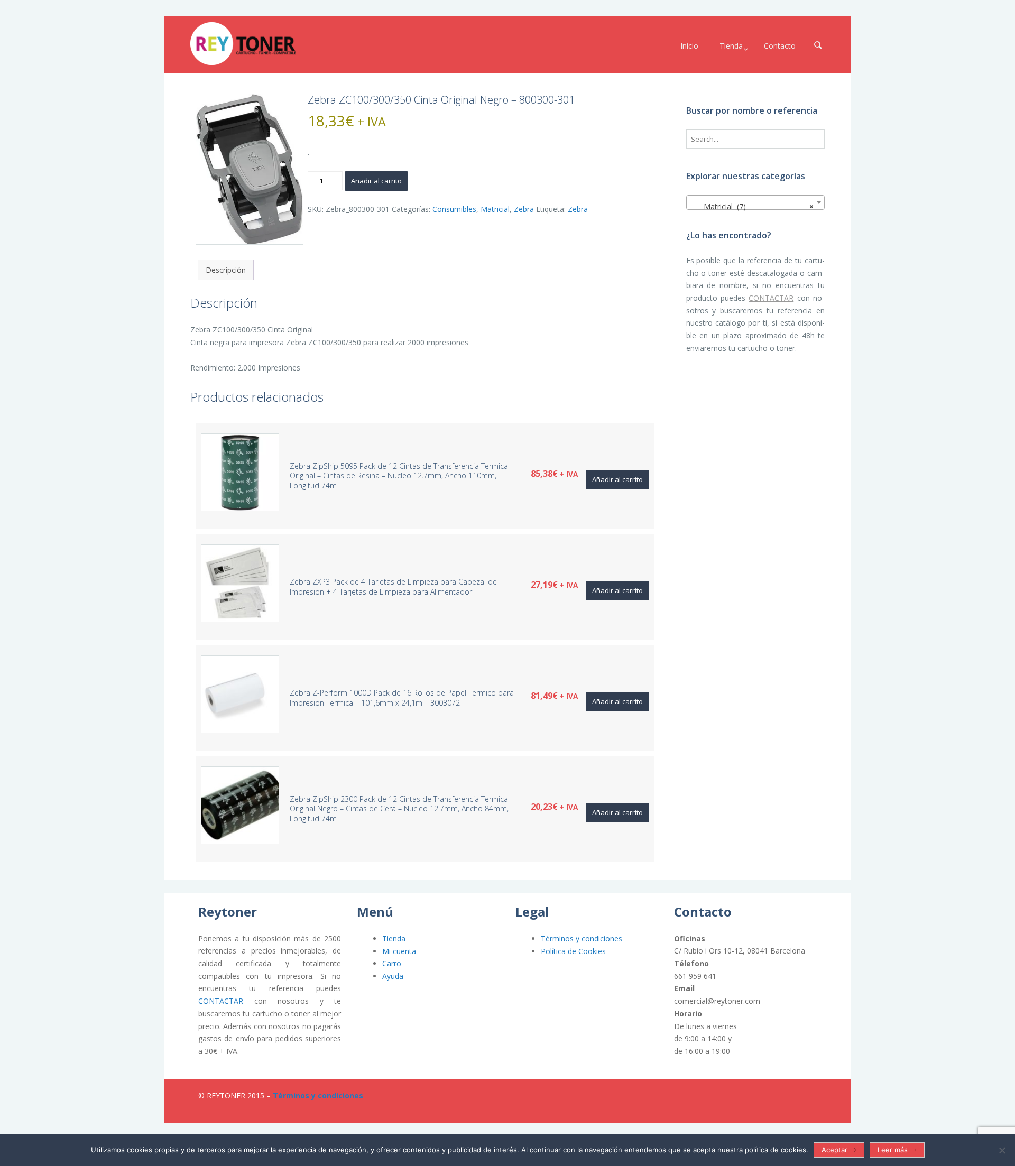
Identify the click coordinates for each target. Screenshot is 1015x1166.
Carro (391, 963)
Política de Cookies (573, 951)
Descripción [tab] (226, 270)
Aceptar (834, 1149)
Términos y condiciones (581, 938)
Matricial (495, 209)
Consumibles (454, 209)
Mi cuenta (399, 951)
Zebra (524, 209)
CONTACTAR (771, 298)
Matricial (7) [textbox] (752, 206)
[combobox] (755, 202)
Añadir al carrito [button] (617, 479)
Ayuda (392, 976)
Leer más (893, 1149)
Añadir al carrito (376, 181)
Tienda (393, 938)
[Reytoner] (243, 43)
